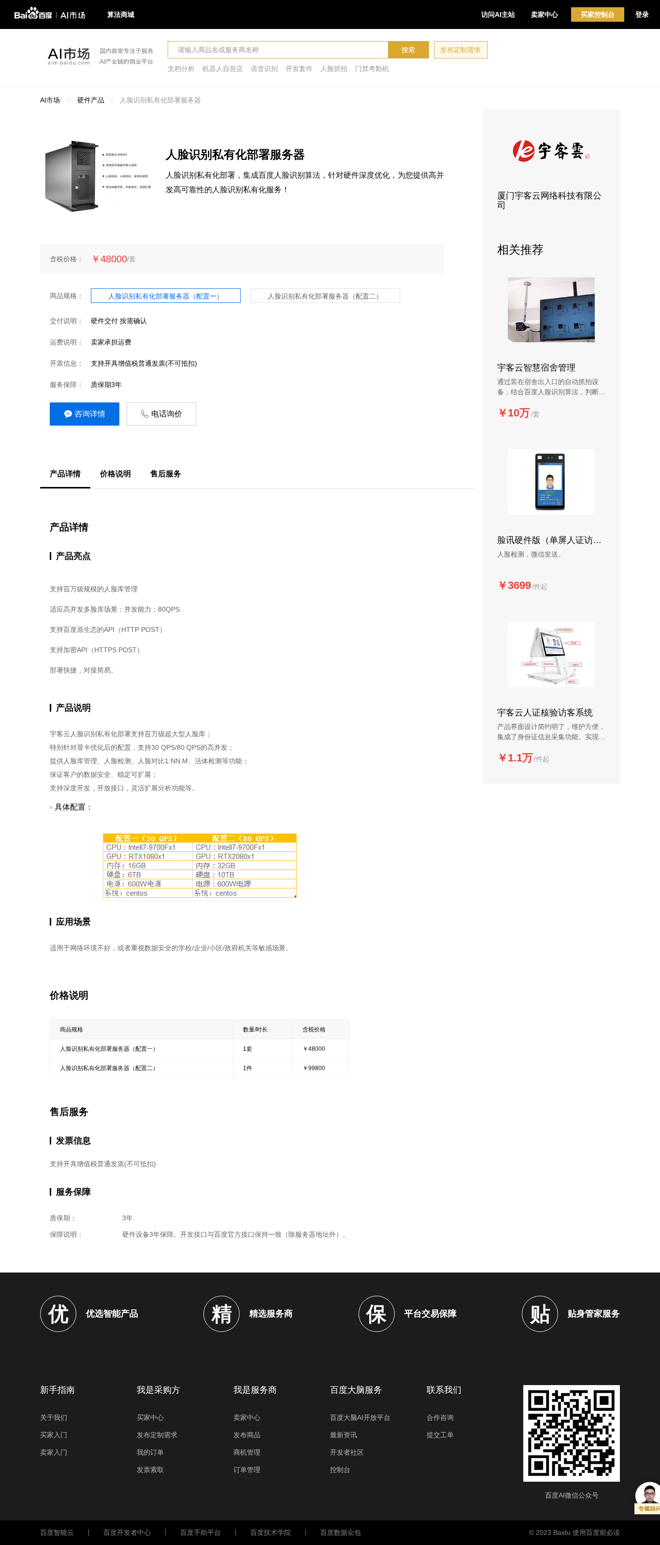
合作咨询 (440, 1417)
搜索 (408, 50)
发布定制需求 (460, 50)
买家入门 (53, 1435)
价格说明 (115, 474)
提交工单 (440, 1435)
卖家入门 (53, 1452)
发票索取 (150, 1469)
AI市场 (50, 100)
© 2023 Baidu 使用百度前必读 (574, 1532)
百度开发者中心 (127, 1532)
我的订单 (150, 1452)
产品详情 (65, 474)
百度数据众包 (340, 1532)
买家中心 (150, 1417)
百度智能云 (57, 1532)
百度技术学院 (270, 1532)
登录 (642, 14)
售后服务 (165, 474)
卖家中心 (544, 14)
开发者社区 (347, 1452)
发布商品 (246, 1435)
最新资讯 (343, 1435)
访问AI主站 (498, 14)
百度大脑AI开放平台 (360, 1417)
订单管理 (246, 1469)
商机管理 (246, 1452)
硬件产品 (90, 100)
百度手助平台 (200, 1532)
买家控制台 (598, 14)
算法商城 (120, 14)
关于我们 (53, 1417)
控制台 (340, 1469)
